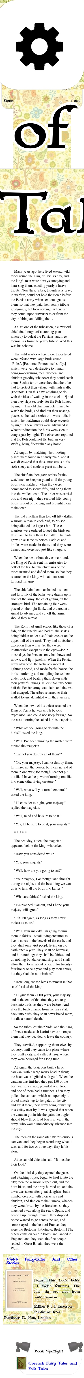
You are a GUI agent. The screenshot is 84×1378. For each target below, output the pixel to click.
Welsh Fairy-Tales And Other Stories (42, 1261)
